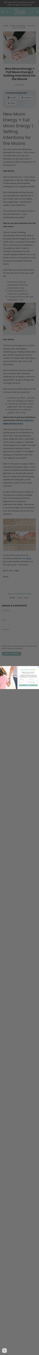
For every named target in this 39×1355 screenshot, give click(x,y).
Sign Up (28, 685)
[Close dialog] (38, 666)
